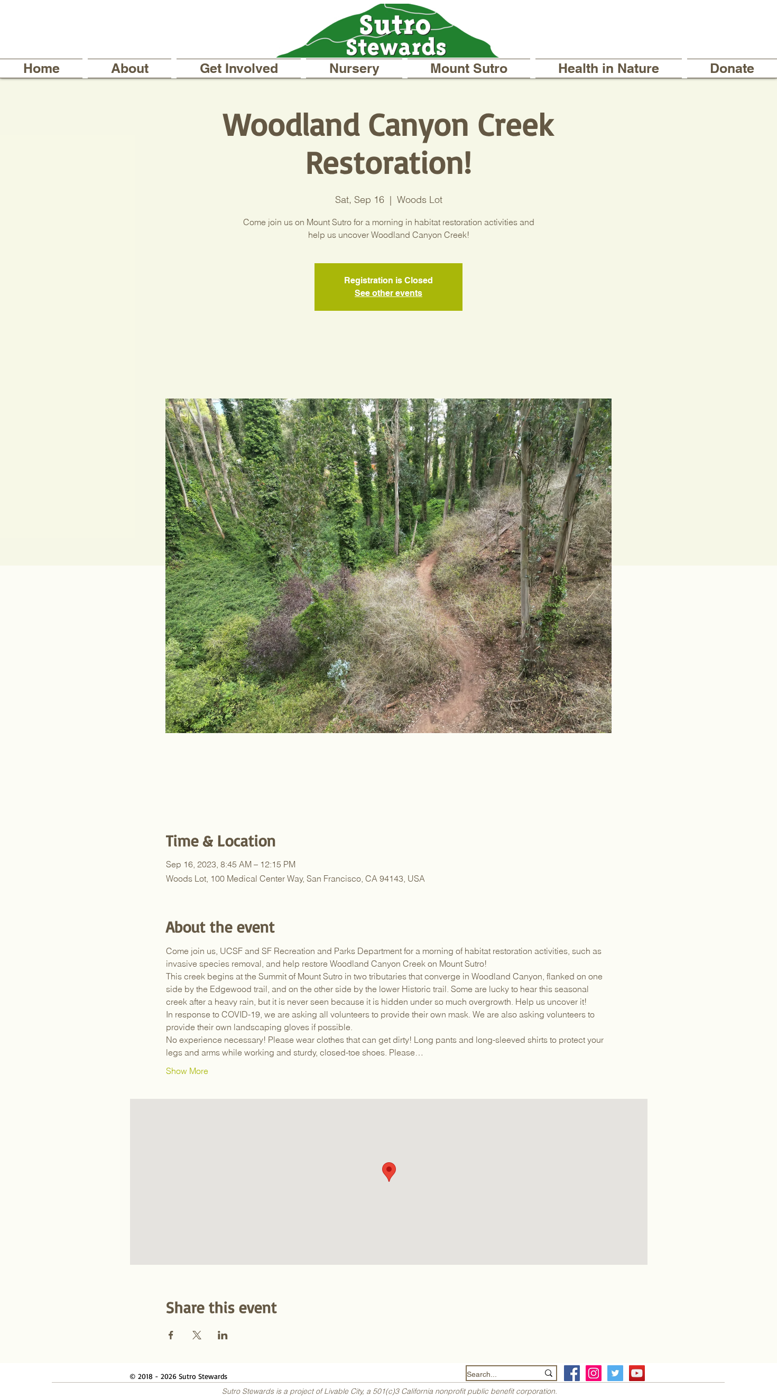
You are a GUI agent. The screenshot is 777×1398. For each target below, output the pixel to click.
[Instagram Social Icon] (594, 1373)
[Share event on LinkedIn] (223, 1335)
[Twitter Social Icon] (615, 1373)
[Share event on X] (197, 1335)
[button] (129, 68)
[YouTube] (637, 1373)
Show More (187, 1071)
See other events (388, 293)
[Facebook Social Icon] (572, 1373)
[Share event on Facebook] (171, 1335)
